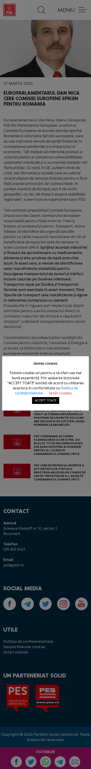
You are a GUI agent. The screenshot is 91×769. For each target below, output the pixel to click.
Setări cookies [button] (60, 393)
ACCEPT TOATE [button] (46, 400)
